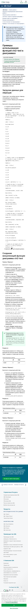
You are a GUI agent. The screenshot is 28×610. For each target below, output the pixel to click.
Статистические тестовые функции (11, 21)
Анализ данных (12, 9)
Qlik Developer (7, 497)
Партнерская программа (10, 576)
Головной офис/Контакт (10, 582)
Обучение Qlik (7, 501)
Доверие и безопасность (10, 539)
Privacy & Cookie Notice (11, 602)
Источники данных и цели (10, 554)
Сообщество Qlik (14, 587)
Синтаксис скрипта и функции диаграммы (12, 16)
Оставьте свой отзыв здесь (11, 478)
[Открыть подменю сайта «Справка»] (2, 6)
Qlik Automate (7, 530)
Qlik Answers (7, 526)
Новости (6, 580)
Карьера (6, 578)
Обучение (6, 499)
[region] (14, 601)
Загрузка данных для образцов (11, 59)
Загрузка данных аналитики (9, 14)
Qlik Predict (6, 528)
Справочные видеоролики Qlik (11, 495)
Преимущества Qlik (9, 537)
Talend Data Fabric (8, 518)
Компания (6, 563)
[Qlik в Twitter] (21, 587)
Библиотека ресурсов (9, 505)
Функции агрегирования (8, 20)
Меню (26, 2)
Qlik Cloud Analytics (8, 524)
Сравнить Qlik (7, 548)
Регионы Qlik (7, 556)
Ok (14, 605)
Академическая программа (11, 574)
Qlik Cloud (7, 6)
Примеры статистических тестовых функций (13, 23)
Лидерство (6, 565)
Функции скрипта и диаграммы (10, 18)
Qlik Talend (6, 514)
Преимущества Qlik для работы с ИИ (13, 546)
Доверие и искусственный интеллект (13, 544)
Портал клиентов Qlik (9, 503)
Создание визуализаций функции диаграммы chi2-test (12, 61)
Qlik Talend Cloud (8, 516)
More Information (14, 608)
